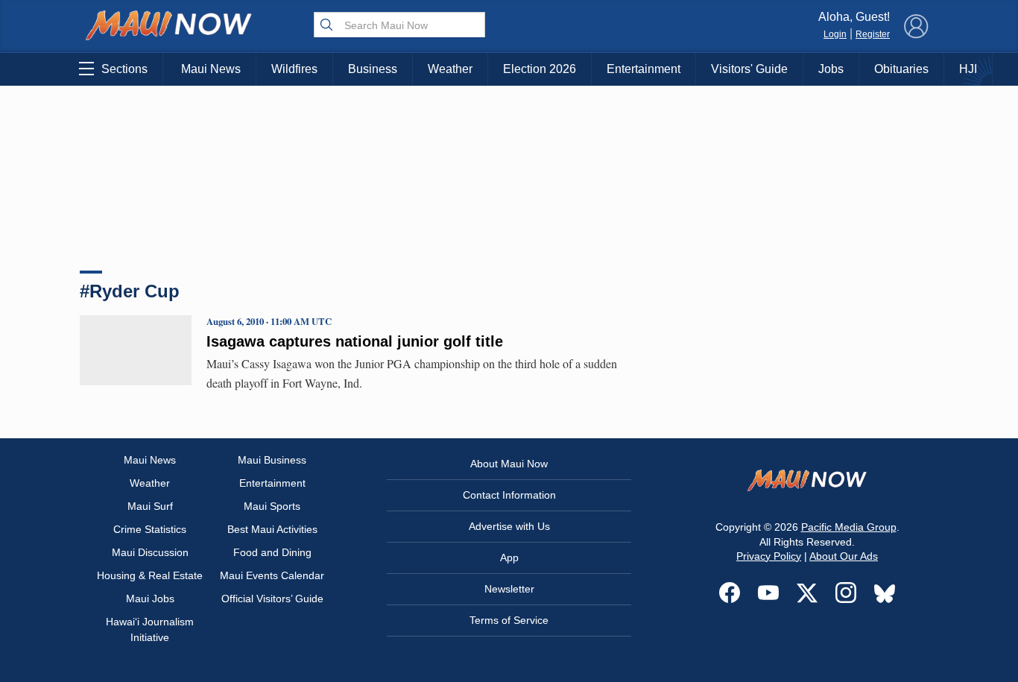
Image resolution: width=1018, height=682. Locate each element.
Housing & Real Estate (150, 575)
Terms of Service (509, 620)
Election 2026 (539, 69)
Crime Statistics (149, 529)
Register (873, 34)
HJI (968, 69)
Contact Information (509, 495)
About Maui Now (509, 464)
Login (835, 34)
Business (372, 69)
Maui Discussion (150, 552)
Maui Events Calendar (272, 575)
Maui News (211, 69)
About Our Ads (843, 556)
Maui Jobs (150, 598)
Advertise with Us (509, 526)
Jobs (831, 69)
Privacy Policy (768, 556)
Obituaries (901, 69)
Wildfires (294, 69)
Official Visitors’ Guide (272, 598)
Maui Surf (150, 506)
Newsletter (509, 589)
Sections (124, 69)
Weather (450, 69)
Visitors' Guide (749, 69)
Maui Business (272, 460)
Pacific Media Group (849, 527)
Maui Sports (272, 506)
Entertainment (643, 69)
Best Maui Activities (272, 529)
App (509, 557)
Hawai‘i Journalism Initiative (150, 629)
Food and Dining (272, 552)
